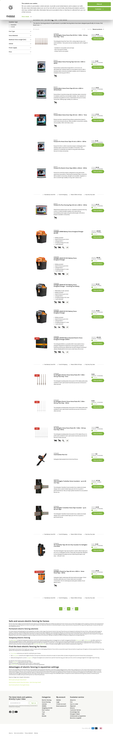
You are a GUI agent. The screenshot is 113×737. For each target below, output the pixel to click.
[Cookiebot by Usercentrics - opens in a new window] (10, 16)
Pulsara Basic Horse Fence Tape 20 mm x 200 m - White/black (69, 89)
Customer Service (75, 710)
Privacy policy (17, 706)
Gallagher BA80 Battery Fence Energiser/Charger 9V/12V (68, 232)
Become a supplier (75, 718)
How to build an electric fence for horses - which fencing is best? (25, 682)
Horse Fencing (46, 702)
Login (57, 702)
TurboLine (15, 662)
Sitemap (36, 733)
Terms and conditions (18, 733)
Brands (44, 716)
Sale (43, 714)
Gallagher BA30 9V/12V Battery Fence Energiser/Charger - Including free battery (66, 285)
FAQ (71, 702)
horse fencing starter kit (39, 644)
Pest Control (45, 710)
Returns (72, 708)
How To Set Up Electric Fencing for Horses (19, 685)
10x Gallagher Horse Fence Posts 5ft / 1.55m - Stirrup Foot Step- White (70, 428)
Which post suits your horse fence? (17, 679)
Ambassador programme (78, 716)
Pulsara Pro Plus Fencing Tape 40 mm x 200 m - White (70, 205)
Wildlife (44, 706)
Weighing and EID (47, 708)
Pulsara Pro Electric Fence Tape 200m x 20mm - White (70, 168)
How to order (74, 704)
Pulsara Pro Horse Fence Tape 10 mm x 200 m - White (70, 141)
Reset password (61, 706)
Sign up (33, 703)
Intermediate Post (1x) (60, 454)
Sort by (90, 29)
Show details (25, 16)
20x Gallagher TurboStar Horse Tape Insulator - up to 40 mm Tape (70, 508)
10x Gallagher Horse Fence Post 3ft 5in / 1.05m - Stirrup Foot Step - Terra (71, 35)
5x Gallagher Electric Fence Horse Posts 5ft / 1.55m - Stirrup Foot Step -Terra (69, 375)
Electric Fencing (46, 700)
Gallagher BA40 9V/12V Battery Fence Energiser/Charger (65, 258)
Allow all (99, 4)
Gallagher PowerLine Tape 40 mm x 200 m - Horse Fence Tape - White (69, 572)
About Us (73, 700)
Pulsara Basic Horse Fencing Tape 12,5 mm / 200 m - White (70, 62)
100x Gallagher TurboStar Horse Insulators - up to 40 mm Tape (70, 481)
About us (11, 733)
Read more (36, 25)
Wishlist (58, 700)
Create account (61, 704)
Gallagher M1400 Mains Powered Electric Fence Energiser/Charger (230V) (68, 338)
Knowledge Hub (75, 712)
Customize (98, 9)
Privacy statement (29, 733)
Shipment (73, 706)
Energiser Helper (75, 714)
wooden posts (14, 664)
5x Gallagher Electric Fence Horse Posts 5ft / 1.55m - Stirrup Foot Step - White (69, 402)
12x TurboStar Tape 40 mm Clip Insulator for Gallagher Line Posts (70, 545)
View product (97, 39)
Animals (44, 704)
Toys (43, 712)
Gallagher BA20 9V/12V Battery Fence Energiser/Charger (65, 312)
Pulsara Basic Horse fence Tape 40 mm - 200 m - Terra (70, 115)
